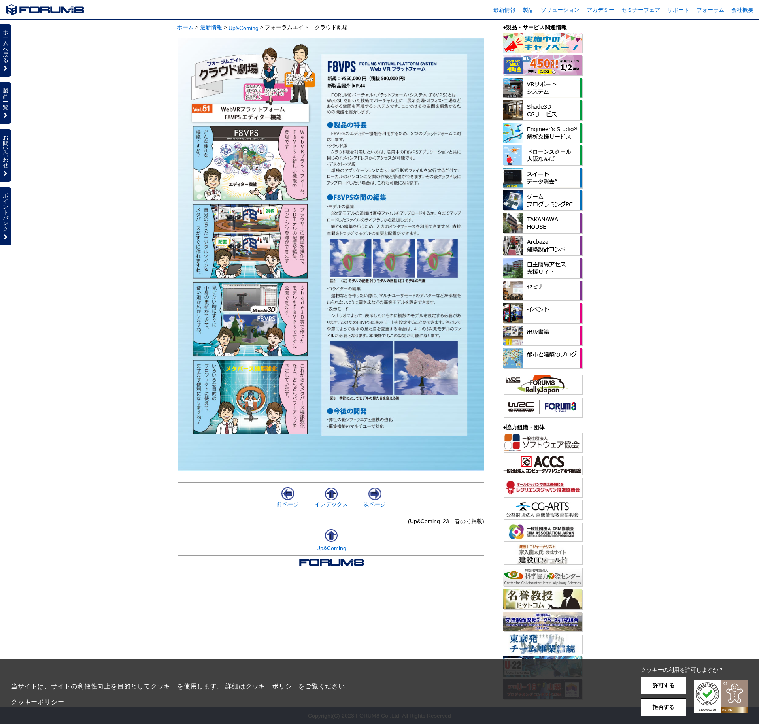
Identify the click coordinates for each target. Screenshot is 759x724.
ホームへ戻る (5, 46)
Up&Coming (243, 28)
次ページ (375, 504)
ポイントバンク (5, 212)
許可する (664, 685)
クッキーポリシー (37, 702)
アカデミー (600, 10)
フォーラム (710, 10)
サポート (678, 10)
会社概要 (742, 10)
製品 (528, 10)
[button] (721, 696)
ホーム (185, 27)
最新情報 (504, 10)
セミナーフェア (640, 10)
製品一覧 (5, 98)
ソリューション (560, 10)
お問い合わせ (5, 151)
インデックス (331, 504)
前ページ (288, 504)
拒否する (664, 707)
